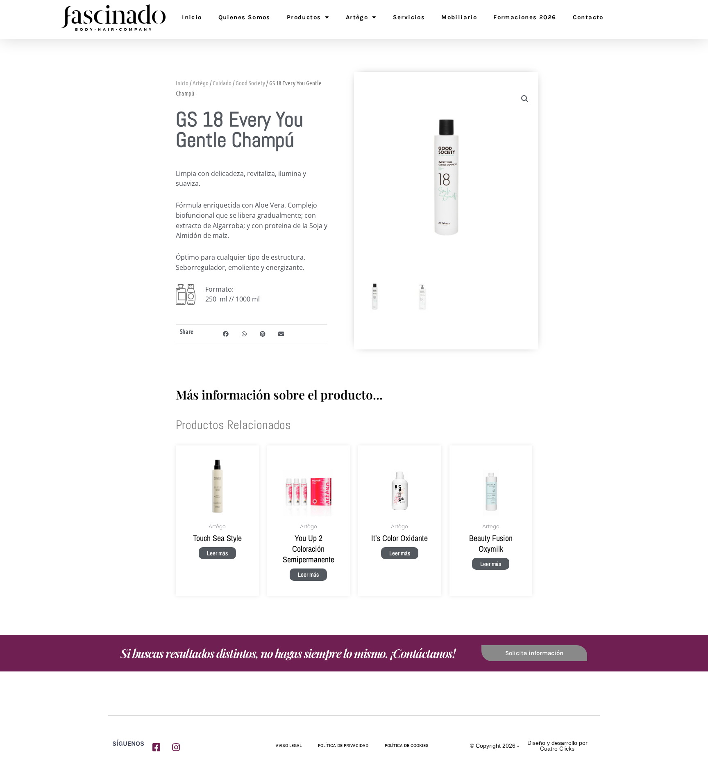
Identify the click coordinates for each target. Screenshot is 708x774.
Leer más (217, 553)
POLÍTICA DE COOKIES (407, 745)
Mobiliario (459, 17)
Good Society (250, 83)
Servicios (409, 17)
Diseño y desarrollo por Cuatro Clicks (557, 746)
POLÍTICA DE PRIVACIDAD (343, 745)
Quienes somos (244, 17)
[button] (226, 333)
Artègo (357, 17)
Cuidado (222, 83)
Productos (304, 17)
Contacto (588, 17)
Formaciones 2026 (524, 17)
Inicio (192, 17)
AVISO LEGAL (289, 745)
